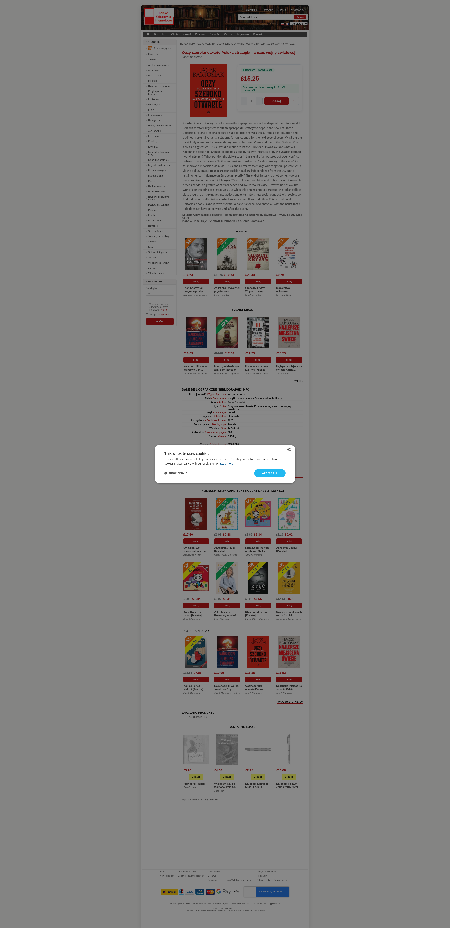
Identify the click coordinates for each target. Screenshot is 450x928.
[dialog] (225, 464)
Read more (226, 463)
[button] (175, 473)
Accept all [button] (270, 473)
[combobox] (289, 449)
